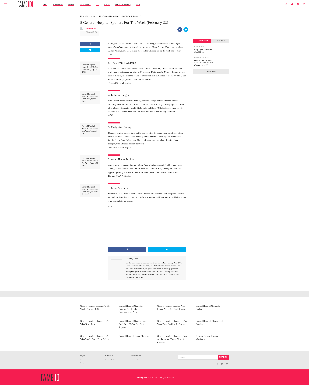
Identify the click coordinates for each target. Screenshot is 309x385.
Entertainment (85, 4)
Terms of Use (135, 360)
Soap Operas (58, 4)
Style (138, 4)
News (45, 4)
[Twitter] (186, 29)
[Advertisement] (147, 227)
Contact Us (109, 356)
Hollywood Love (85, 363)
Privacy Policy (136, 356)
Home (82, 16)
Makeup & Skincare (122, 4)
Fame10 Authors (110, 360)
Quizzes (71, 4)
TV (97, 4)
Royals (107, 4)
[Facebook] (180, 29)
